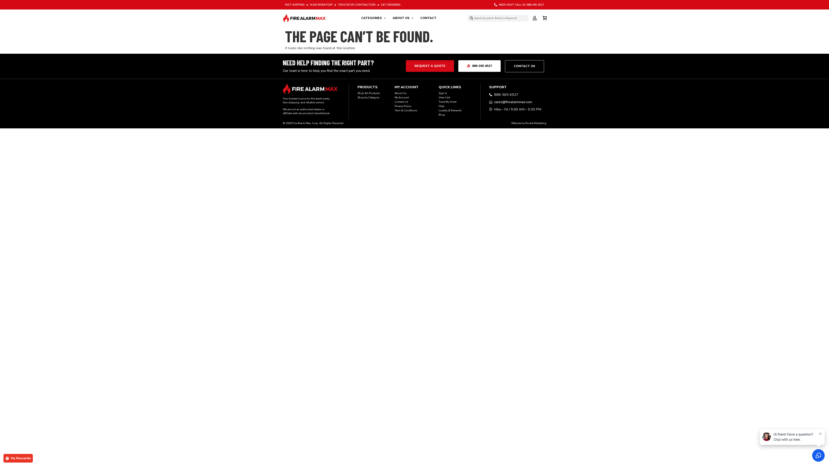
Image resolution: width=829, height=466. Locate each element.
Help (442, 106)
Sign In (443, 93)
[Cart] (545, 17)
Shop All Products (369, 93)
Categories (371, 18)
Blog (442, 114)
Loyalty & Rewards (450, 110)
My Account (402, 97)
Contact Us (401, 102)
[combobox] (498, 18)
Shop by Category (368, 97)
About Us (401, 18)
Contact (428, 18)
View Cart (444, 97)
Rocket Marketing (535, 123)
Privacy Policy (403, 106)
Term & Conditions (406, 110)
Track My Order (448, 102)
